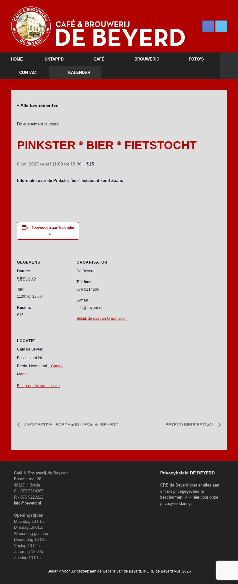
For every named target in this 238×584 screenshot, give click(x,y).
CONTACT (28, 72)
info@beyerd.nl (27, 503)
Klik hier (192, 497)
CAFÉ (99, 59)
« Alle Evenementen (38, 105)
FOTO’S (196, 59)
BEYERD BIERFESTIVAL (190, 424)
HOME (17, 59)
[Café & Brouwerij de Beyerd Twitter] (221, 26)
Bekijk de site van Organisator (102, 318)
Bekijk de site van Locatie (38, 386)
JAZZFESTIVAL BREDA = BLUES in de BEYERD (70, 424)
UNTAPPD (54, 59)
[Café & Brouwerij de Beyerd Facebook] (208, 26)
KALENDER (79, 72)
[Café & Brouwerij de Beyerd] (119, 26)
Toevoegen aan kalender (53, 227)
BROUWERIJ (146, 59)
